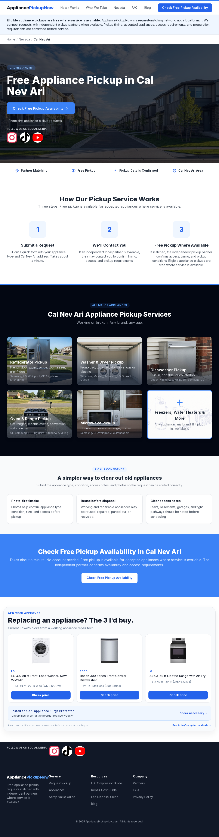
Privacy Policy (143, 797)
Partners (139, 783)
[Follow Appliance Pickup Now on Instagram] (12, 137)
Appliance (30, 7)
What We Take (96, 7)
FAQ (135, 7)
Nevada (119, 7)
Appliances (57, 790)
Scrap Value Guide (62, 797)
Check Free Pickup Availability (185, 7)
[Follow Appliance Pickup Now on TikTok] (25, 137)
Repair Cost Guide (104, 790)
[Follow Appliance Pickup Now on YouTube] (38, 137)
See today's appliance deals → (191, 725)
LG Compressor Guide (106, 783)
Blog (147, 7)
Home (11, 39)
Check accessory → (193, 713)
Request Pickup (60, 783)
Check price (41, 695)
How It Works (70, 7)
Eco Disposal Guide (104, 797)
